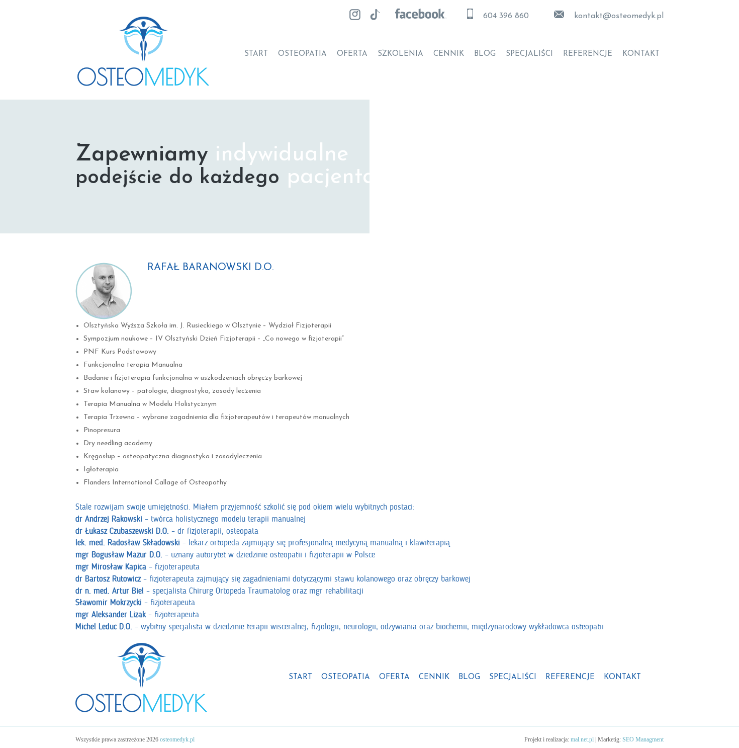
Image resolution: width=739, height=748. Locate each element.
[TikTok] (375, 15)
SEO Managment (643, 739)
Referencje (587, 54)
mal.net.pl (582, 739)
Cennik (448, 54)
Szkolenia (400, 54)
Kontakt (641, 54)
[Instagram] (355, 15)
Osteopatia (302, 54)
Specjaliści (529, 54)
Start (256, 54)
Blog (485, 54)
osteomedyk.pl (177, 739)
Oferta (352, 54)
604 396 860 (506, 16)
